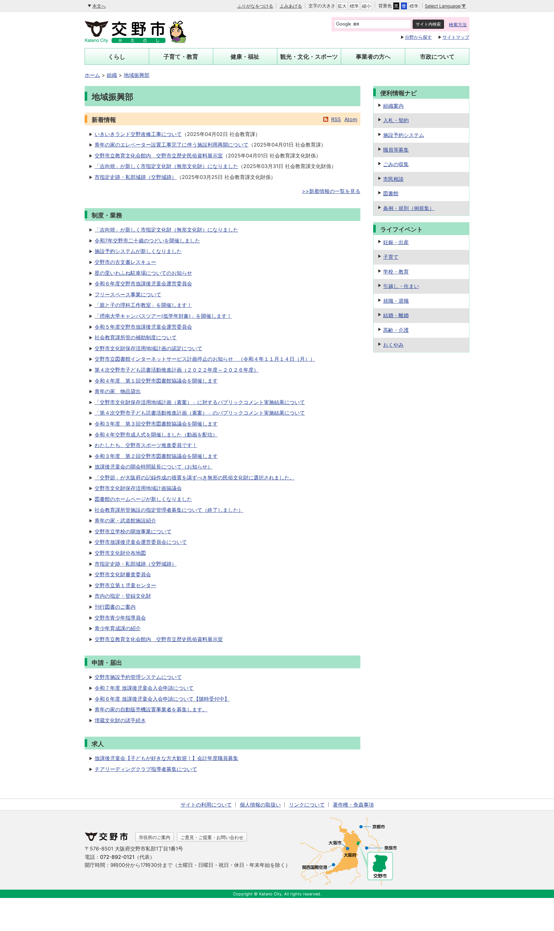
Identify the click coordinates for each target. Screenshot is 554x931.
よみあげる (291, 6)
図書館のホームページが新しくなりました (143, 499)
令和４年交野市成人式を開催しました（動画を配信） (156, 434)
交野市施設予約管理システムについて (138, 677)
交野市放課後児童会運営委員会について (141, 542)
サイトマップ (455, 37)
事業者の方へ (373, 56)
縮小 (366, 6)
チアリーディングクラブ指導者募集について (146, 769)
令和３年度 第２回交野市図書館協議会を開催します (156, 456)
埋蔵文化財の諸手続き (120, 720)
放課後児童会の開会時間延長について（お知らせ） (154, 466)
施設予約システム (403, 135)
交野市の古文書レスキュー (125, 262)
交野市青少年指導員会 (120, 617)
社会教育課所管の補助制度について (136, 337)
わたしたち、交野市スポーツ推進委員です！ (146, 445)
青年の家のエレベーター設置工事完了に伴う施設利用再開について (171, 144)
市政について (437, 56)
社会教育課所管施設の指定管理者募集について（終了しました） (169, 510)
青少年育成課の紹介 (118, 628)
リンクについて (307, 804)
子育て (391, 257)
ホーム (92, 75)
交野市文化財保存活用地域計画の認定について (148, 348)
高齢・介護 (396, 330)
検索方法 (458, 24)
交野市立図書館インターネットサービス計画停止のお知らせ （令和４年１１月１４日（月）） (205, 359)
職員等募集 (396, 150)
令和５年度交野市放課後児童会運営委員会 (143, 327)
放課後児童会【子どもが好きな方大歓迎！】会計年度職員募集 (166, 758)
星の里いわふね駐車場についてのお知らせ (143, 273)
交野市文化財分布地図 (120, 553)
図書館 (391, 193)
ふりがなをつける (255, 6)
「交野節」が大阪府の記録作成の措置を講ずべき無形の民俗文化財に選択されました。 (195, 477)
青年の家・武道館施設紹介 (125, 520)
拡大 (342, 6)
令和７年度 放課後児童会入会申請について (144, 688)
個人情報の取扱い (260, 804)
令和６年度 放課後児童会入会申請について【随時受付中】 (162, 699)
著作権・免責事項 (353, 804)
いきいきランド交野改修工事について (138, 134)
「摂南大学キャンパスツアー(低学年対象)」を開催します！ (163, 316)
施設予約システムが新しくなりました (138, 251)
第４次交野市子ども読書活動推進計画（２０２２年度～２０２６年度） (177, 370)
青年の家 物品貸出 (118, 391)
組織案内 (393, 106)
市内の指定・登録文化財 (123, 596)
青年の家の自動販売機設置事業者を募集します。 (151, 709)
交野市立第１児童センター (125, 585)
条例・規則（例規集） (408, 208)
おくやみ (393, 345)
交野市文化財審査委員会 (123, 574)
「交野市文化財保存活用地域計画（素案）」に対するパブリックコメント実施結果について (200, 402)
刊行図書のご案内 (115, 607)
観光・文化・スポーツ (309, 56)
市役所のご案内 (154, 837)
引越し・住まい (401, 286)
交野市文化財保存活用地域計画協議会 (138, 488)
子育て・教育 (181, 56)
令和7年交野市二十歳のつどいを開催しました (147, 240)
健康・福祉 (245, 56)
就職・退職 (396, 301)
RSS (336, 119)
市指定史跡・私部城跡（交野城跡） (136, 177)
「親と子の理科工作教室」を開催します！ (143, 305)
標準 (354, 6)
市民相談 (393, 179)
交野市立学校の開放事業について (133, 531)
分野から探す (418, 37)
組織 (112, 75)
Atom (350, 119)
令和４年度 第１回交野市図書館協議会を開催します (156, 380)
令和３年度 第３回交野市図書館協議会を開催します (156, 423)
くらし (116, 56)
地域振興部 (136, 75)
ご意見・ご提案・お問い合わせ (211, 837)
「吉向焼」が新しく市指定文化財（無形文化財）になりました (166, 166)
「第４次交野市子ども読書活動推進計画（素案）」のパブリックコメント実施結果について (200, 413)
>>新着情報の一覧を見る (331, 191)
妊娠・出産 (396, 242)
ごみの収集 (396, 164)
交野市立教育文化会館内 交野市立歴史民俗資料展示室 (159, 155)
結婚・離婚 (396, 315)
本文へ (99, 6)
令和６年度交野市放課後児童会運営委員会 (143, 283)
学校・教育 (396, 271)
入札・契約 (396, 120)
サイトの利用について (206, 804)
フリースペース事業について (128, 294)
